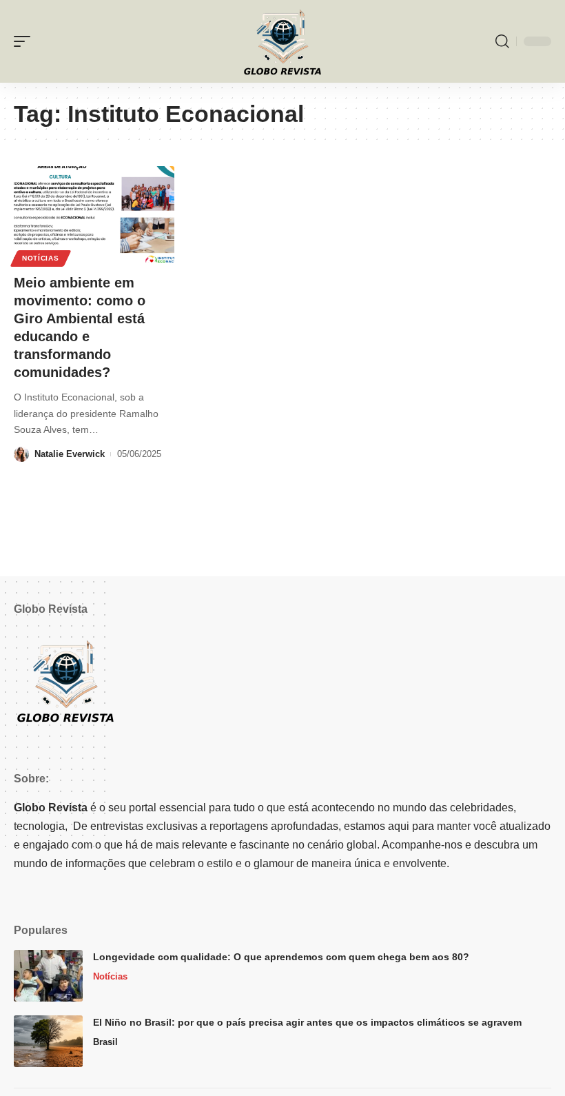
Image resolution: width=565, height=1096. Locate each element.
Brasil (105, 1042)
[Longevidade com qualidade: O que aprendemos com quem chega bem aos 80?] (48, 976)
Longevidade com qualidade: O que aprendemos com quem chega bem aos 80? (281, 956)
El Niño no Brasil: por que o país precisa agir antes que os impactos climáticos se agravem (307, 1022)
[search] (502, 41)
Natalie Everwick (69, 454)
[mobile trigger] (25, 41)
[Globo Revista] (282, 41)
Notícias (40, 258)
